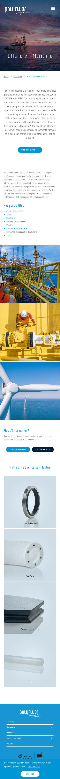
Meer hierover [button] (34, 766)
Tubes (9, 235)
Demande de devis (43, 449)
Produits (10, 721)
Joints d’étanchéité (14, 210)
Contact (10, 743)
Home (5, 76)
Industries (17, 76)
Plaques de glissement (16, 221)
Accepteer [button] (30, 773)
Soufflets (10, 217)
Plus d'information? (30, 149)
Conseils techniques (18, 449)
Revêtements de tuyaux (16, 228)
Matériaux (11, 726)
